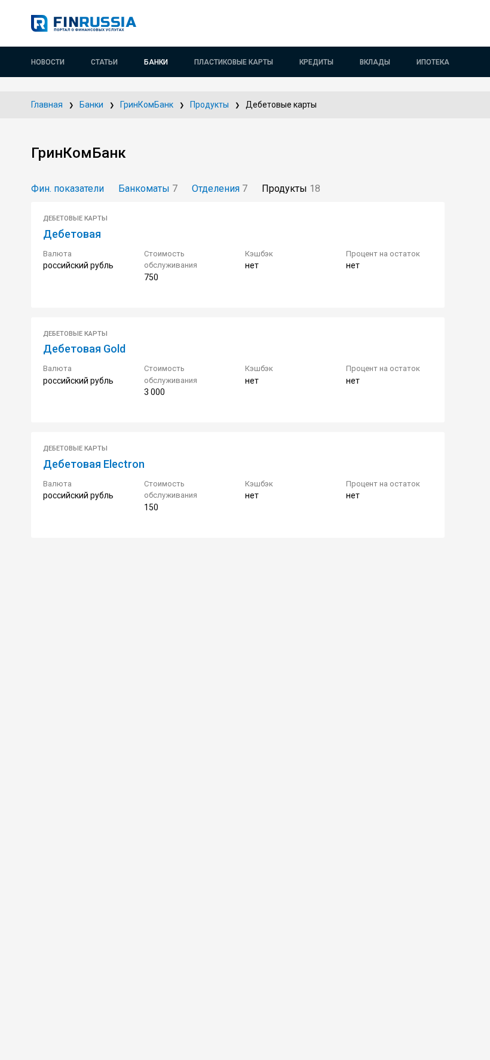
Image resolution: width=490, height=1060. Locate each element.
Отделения (219, 188)
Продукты (209, 104)
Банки (156, 62)
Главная (47, 104)
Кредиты (316, 62)
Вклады (375, 62)
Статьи (104, 62)
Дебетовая (72, 234)
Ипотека (432, 62)
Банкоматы (147, 188)
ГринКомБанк (146, 104)
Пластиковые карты (233, 62)
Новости (48, 62)
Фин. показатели (67, 188)
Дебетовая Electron (94, 464)
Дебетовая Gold (84, 348)
